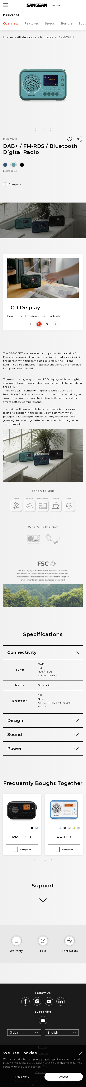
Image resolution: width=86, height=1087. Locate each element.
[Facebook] (25, 1001)
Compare (15, 184)
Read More (22, 1076)
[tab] (43, 652)
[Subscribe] (43, 1020)
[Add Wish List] (69, 139)
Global (14, 1032)
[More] (43, 900)
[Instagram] (37, 1001)
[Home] (43, 5)
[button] (35, 129)
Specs (50, 23)
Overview (11, 23)
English (52, 1032)
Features (31, 23)
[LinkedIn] (60, 1001)
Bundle (67, 23)
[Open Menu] (6, 5)
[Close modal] (81, 1053)
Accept (63, 1076)
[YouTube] (49, 1001)
